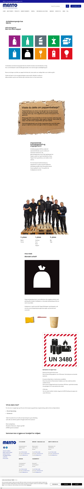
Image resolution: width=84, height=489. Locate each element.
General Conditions (6, 450)
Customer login (76, 6)
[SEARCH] (67, 6)
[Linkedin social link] (7, 448)
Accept (77, 484)
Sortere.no (9, 413)
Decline (66, 484)
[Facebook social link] (4, 448)
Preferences (55, 484)
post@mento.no (25, 455)
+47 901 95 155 (26, 453)
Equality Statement (6, 453)
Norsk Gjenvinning (11, 411)
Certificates (5, 456)
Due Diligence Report (7, 455)
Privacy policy (5, 458)
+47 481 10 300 (23, 452)
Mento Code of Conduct (7, 452)
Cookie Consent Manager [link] (6, 479)
